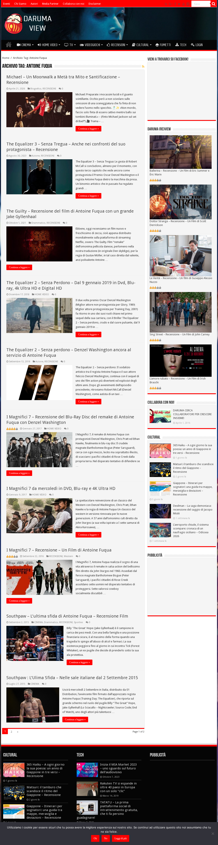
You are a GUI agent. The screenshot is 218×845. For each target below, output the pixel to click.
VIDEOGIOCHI (92, 45)
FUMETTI (165, 45)
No (105, 838)
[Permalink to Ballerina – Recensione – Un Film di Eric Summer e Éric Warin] (181, 152)
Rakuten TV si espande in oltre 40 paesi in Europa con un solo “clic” (118, 787)
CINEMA (26, 45)
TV (71, 45)
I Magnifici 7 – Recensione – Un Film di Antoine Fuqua (59, 550)
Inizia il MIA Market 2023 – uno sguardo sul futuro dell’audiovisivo (118, 768)
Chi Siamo (20, 3)
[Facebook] (175, 4)
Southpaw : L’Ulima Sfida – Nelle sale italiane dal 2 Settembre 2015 (72, 677)
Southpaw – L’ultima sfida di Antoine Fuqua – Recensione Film (67, 616)
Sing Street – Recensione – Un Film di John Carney (179, 334)
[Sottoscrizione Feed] (143, 66)
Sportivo (78, 622)
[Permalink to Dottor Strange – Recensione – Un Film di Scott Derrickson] (181, 201)
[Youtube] (183, 4)
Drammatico (38, 222)
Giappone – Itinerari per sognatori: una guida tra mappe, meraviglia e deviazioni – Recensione (44, 812)
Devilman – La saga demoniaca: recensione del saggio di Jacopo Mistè (192, 509)
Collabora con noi (73, 3)
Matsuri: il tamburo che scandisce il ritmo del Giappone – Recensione (193, 468)
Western (68, 556)
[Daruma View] (28, 23)
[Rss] (166, 4)
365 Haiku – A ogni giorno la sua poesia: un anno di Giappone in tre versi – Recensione (192, 449)
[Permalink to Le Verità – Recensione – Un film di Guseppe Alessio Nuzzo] (181, 255)
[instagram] (188, 4)
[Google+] (170, 4)
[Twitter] (179, 4)
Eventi (6, 3)
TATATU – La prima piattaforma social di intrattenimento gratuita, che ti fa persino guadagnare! (107, 810)
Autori (34, 3)
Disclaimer (95, 3)
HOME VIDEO (49, 45)
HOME (8, 44)
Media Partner (50, 3)
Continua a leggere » (88, 128)
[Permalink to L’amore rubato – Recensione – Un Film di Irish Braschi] (181, 360)
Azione (36, 155)
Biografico (35, 88)
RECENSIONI (118, 45)
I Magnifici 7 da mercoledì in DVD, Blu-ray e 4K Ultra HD (60, 488)
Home (5, 57)
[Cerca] (214, 4)
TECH (183, 45)
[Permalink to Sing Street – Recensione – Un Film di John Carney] (181, 312)
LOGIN (199, 45)
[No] (213, 833)
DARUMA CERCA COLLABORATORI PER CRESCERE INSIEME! (192, 414)
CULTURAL (142, 45)
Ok (95, 838)
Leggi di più (121, 838)
